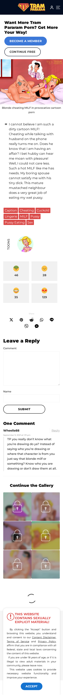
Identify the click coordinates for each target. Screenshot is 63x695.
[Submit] (31, 320)
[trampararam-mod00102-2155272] (46, 520)
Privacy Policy (47, 641)
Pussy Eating (15, 222)
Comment (10, 348)
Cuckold (43, 210)
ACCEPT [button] (31, 686)
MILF (24, 216)
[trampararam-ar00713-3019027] (46, 549)
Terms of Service (18, 641)
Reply (56, 430)
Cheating (27, 210)
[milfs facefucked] (46, 577)
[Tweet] (11, 320)
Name (7, 391)
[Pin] (21, 320)
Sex (30, 222)
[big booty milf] (17, 549)
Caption (11, 210)
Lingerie (11, 216)
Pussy (35, 216)
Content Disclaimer (44, 637)
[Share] (41, 320)
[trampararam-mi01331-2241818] (17, 577)
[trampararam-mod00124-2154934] (17, 520)
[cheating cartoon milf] (31, 82)
